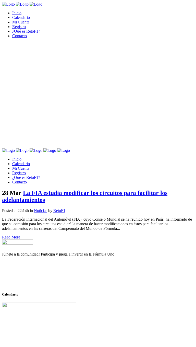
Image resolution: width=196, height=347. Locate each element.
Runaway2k (26, 279)
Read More (11, 237)
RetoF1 (59, 210)
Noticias (40, 210)
